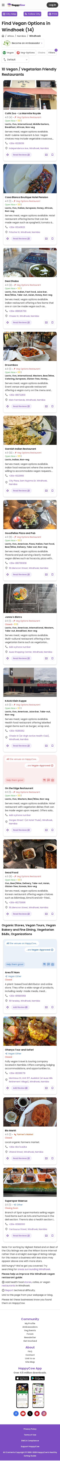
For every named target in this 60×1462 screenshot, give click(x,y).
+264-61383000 (17, 1224)
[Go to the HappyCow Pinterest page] (37, 1413)
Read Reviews (20, 154)
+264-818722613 (17, 395)
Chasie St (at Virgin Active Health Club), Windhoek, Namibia (29, 737)
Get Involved (30, 1340)
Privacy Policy (30, 1429)
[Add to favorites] (52, 154)
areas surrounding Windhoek (34, 1269)
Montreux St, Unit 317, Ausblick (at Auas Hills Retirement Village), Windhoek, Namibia (31, 1080)
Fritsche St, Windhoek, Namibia (24, 232)
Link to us (30, 1358)
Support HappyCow (30, 1446)
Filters (52, 52)
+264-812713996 (17, 902)
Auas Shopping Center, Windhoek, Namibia (30, 651)
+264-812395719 (17, 1073)
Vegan (10, 52)
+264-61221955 (16, 475)
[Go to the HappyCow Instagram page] (44, 1413)
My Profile (30, 1323)
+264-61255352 (16, 730)
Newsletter (30, 1337)
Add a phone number (20, 647)
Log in (52, 5)
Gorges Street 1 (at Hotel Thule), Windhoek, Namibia (31, 822)
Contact (30, 1354)
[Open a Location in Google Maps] (7, 154)
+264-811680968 (17, 995)
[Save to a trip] (46, 154)
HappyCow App (30, 1368)
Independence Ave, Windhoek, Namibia (29, 148)
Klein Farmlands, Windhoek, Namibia (27, 399)
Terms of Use (30, 1435)
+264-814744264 (18, 1147)
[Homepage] (16, 5)
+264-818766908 (18, 563)
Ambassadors (30, 1326)
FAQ (30, 1351)
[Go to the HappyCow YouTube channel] (23, 1413)
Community (30, 1319)
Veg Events (30, 1330)
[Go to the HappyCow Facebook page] (16, 1413)
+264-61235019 (16, 143)
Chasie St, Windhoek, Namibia (24, 316)
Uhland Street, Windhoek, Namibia (26, 1151)
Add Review (19, 1007)
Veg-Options (28, 52)
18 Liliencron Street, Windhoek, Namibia (28, 568)
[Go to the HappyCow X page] (30, 1413)
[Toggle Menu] (3, 5)
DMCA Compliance (30, 1440)
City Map (11, 14)
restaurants (8, 1285)
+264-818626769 (17, 311)
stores (27, 1282)
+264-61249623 (17, 227)
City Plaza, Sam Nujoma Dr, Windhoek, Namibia (28, 482)
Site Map (30, 1361)
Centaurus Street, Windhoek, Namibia (28, 1229)
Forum (30, 1333)
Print (54, 14)
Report (9, 1290)
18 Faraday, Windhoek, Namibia (24, 1000)
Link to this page (11, 1295)
